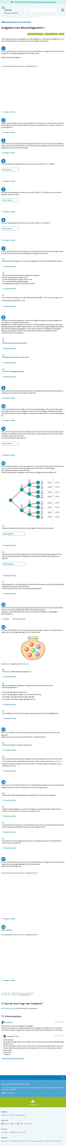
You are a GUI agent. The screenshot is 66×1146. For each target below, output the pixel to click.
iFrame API (22, 1132)
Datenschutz (5, 1141)
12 (3, 463)
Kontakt (11, 1115)
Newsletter (6, 1123)
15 (3, 729)
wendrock (8, 1022)
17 (3, 859)
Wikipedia (25, 664)
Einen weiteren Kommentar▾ (13, 1058)
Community (28, 1123)
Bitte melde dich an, (8, 1008)
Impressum (58, 1141)
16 (3, 782)
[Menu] (62, 10)
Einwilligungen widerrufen (18, 1141)
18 (3, 927)
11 (3, 428)
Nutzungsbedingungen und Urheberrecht (40, 1141)
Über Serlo (4, 1115)
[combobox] (40, 10)
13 (3, 605)
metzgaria (11, 1036)
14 (3, 627)
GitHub (21, 1123)
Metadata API (14, 1132)
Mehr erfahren (9, 1093)
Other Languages (20, 1115)
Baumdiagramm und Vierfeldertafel (17, 22)
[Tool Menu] (63, 1022)
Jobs (14, 1123)
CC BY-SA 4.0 (14, 995)
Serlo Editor (5, 1132)
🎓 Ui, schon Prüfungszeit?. (33, 2)
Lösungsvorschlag (8, 112)
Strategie (5, 619)
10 (3, 406)
